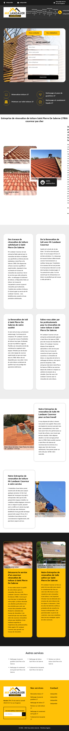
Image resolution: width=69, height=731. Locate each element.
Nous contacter (34, 33)
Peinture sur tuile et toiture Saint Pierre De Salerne (55, 662)
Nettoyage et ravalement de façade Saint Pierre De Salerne (17, 670)
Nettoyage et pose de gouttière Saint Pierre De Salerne (17, 662)
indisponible (23, 2)
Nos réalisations (51, 33)
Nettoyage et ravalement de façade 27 (49, 12)
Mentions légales (45, 728)
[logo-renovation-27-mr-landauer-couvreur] (15, 12)
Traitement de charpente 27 (37, 718)
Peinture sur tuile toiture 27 (23, 102)
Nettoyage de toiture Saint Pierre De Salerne (36, 660)
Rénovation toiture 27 (20, 94)
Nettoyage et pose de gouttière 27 (36, 698)
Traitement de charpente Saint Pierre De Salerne (36, 669)
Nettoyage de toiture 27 (39, 12)
